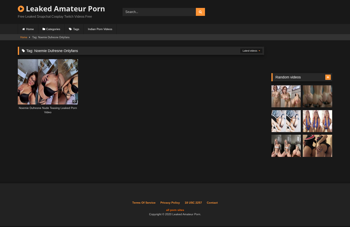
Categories (53, 29)
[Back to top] (337, 215)
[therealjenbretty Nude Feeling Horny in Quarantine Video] (286, 146)
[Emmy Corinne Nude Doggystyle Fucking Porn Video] (317, 96)
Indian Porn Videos (100, 29)
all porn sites (175, 210)
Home (30, 29)
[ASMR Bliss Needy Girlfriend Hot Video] (317, 146)
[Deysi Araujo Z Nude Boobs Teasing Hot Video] (317, 121)
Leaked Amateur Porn (64, 9)
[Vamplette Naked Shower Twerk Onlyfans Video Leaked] (286, 96)
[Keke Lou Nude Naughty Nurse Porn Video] (286, 121)
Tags (76, 29)
